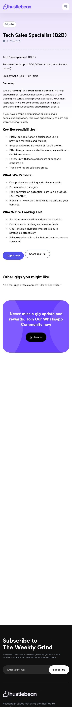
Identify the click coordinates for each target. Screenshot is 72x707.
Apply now (13, 255)
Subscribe (59, 669)
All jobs (9, 24)
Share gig (35, 253)
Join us (38, 337)
